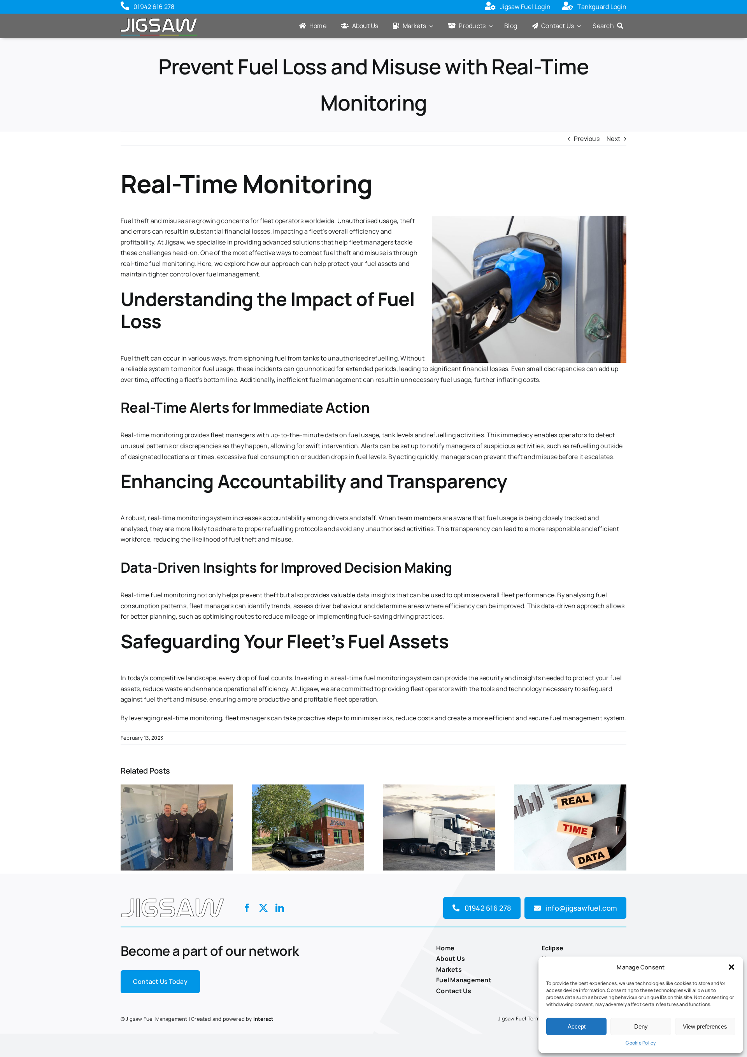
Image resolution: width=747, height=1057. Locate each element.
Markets (449, 969)
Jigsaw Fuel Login (525, 6)
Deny (641, 1026)
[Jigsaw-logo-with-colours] (159, 17)
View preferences (705, 1026)
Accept (577, 1026)
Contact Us (453, 991)
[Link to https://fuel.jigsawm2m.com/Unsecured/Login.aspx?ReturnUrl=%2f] (490, 7)
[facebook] (247, 908)
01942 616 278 (153, 6)
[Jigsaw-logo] (172, 896)
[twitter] (263, 908)
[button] (731, 967)
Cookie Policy (641, 1042)
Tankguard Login (601, 6)
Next (613, 138)
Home (445, 948)
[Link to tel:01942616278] (125, 7)
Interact (263, 1018)
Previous (587, 138)
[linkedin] (279, 908)
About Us (450, 958)
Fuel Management (463, 980)
